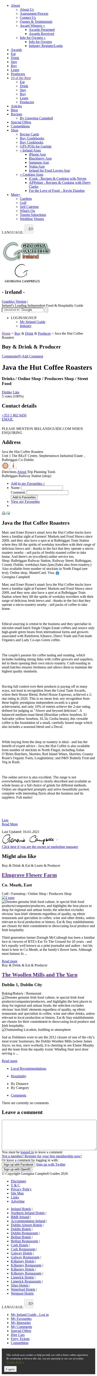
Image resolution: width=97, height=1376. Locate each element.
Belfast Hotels (21, 1237)
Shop (14, 130)
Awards (16, 50)
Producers (18, 74)
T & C (15, 1185)
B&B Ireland (20, 1217)
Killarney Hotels (22, 1261)
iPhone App (37, 154)
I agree (10, 1369)
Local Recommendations (28, 1068)
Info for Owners (33, 38)
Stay (14, 62)
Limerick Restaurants (26, 1281)
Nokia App (37, 166)
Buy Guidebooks (32, 138)
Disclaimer (18, 1181)
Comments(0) (11, 356)
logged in (27, 1152)
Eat (13, 54)
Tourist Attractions (33, 215)
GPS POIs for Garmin (35, 146)
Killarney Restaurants (26, 1265)
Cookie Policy (15, 1362)
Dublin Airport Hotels (26, 1225)
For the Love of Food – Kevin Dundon (57, 190)
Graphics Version (14, 301)
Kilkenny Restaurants (26, 1273)
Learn (15, 70)
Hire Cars (18, 1335)
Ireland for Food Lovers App (49, 170)
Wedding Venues (32, 219)
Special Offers (21, 122)
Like (16, 392)
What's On (27, 211)
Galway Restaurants (25, 1257)
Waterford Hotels (23, 1289)
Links (15, 1197)
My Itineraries (21, 1323)
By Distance (19, 1084)
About (15, 5)
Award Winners (32, 25)
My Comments (21, 1327)
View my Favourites (25, 501)
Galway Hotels (21, 1253)
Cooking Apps (31, 174)
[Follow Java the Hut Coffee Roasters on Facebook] (4, 425)
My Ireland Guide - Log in (30, 1315)
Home (6, 333)
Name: (15, 488)
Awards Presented (42, 30)
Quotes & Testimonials (36, 21)
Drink (15, 58)
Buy (14, 66)
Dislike (7, 392)
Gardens (26, 199)
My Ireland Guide (32, 322)
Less (5, 820)
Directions (9, 472)
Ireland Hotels (21, 1209)
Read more (9, 961)
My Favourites (21, 1319)
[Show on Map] (6, 468)
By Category (20, 1088)
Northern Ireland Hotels (28, 1213)
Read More (10, 824)
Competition (19, 1343)
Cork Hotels (19, 1245)
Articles (16, 106)
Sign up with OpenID (17, 1169)
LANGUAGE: (12, 232)
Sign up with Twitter (50, 1164)
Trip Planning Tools (41, 472)
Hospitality (18, 1076)
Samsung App (39, 162)
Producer (44, 333)
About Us (27, 9)
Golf (23, 203)
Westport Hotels (22, 1293)
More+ (16, 195)
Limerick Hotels (22, 1277)
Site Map (17, 1193)
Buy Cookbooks (31, 142)
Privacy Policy (21, 1189)
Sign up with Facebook (18, 1164)
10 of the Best (21, 78)
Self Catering (29, 207)
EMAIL (7, 419)
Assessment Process (34, 13)
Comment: (18, 492)
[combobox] (28, 229)
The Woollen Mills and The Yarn (39, 975)
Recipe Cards (29, 134)
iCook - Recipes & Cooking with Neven (57, 178)
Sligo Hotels (19, 1285)
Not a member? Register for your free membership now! (42, 1156)
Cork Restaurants (23, 1249)
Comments (18, 1095)
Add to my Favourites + (28, 483)
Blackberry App (40, 158)
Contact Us (28, 17)
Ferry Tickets (20, 1339)
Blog (14, 110)
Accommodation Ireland (28, 1221)
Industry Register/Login (46, 46)
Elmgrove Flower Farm (29, 875)
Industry (26, 326)
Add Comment (32, 356)
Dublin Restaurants (24, 1233)
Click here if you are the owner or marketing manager (40, 847)
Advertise (18, 1201)
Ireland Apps (30, 150)
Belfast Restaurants (24, 1241)
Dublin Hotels (21, 1229)
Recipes (16, 114)
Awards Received (41, 34)
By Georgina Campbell (36, 118)
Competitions (20, 126)
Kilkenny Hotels (22, 1269)
